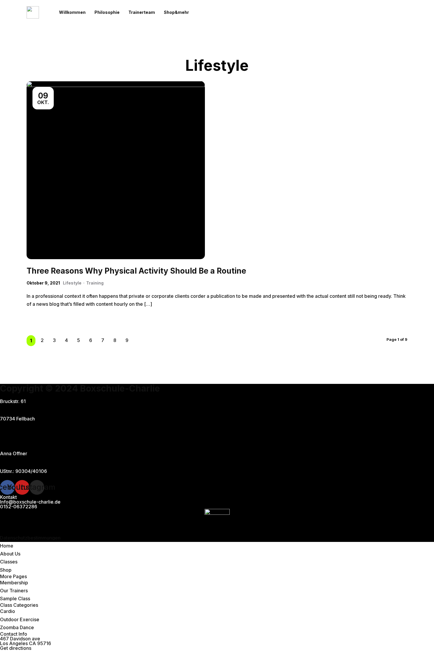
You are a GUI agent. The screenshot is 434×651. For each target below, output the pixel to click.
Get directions (15, 648)
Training (95, 282)
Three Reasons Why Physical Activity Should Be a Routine (136, 270)
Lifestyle (72, 282)
